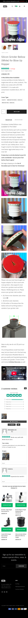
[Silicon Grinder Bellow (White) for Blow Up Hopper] (4, 47)
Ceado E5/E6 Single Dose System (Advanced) (6, 535)
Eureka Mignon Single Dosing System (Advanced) (20, 511)
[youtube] (4, 592)
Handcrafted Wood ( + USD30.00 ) (14, 99)
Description (9, 119)
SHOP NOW (21, 1)
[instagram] (7, 592)
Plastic (4, 99)
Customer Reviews (19, 589)
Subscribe (21, 566)
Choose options (7, 505)
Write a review (15, 421)
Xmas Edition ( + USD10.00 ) (8, 102)
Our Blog (17, 583)
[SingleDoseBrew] (5, 6)
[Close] (26, 1)
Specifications (18, 119)
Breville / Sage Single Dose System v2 (6, 510)
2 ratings (12, 69)
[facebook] (2, 592)
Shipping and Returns (20, 586)
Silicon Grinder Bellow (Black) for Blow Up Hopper (20, 535)
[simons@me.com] (4, 431)
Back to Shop (5, 52)
